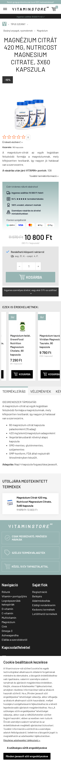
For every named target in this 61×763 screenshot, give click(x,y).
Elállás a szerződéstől (14, 639)
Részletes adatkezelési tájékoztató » (21, 740)
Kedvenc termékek (43, 609)
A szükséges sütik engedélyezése (27, 747)
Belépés (37, 596)
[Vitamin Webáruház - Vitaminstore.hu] (4, 24)
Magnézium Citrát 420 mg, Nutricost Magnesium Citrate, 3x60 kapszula (34, 501)
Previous (4, 345)
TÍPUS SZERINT (18, 24)
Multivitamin (9, 617)
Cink (4, 626)
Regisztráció (39, 591)
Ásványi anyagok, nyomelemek (18, 30)
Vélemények (40, 391)
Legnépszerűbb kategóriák (11, 602)
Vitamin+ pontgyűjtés (14, 596)
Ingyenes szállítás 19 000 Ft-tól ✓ (31, 17)
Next (56, 345)
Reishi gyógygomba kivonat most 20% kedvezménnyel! (30, 2)
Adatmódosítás (41, 600)
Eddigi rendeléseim (43, 605)
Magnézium (42, 30)
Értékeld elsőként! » (12, 142)
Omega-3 (7, 630)
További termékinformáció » (44, 175)
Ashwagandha (10, 635)
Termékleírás (14, 391)
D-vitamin (7, 608)
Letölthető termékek (44, 613)
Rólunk (6, 591)
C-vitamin (7, 613)
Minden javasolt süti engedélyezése (27, 756)
